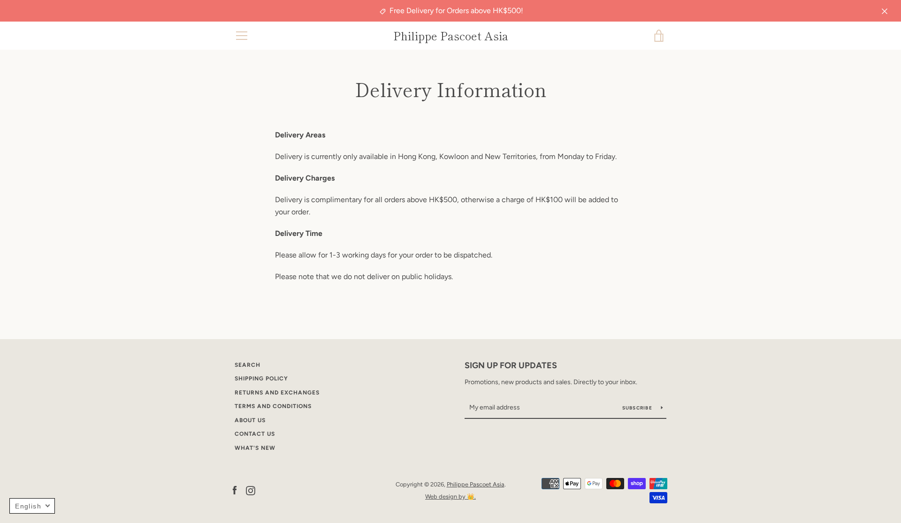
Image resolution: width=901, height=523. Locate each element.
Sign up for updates (511, 365)
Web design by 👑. (450, 496)
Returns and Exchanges (277, 392)
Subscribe (638, 408)
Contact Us (255, 434)
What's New (255, 448)
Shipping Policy (261, 378)
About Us (250, 420)
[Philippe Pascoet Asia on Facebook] (234, 489)
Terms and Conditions (273, 406)
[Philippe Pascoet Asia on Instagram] (250, 489)
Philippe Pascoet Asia (450, 36)
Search (247, 365)
